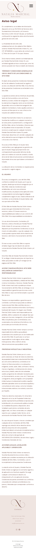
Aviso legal (18, 544)
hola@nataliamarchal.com (18, 523)
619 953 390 (18, 521)
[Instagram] (16, 529)
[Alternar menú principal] (31, 5)
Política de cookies (18, 547)
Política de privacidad (18, 546)
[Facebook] (19, 529)
